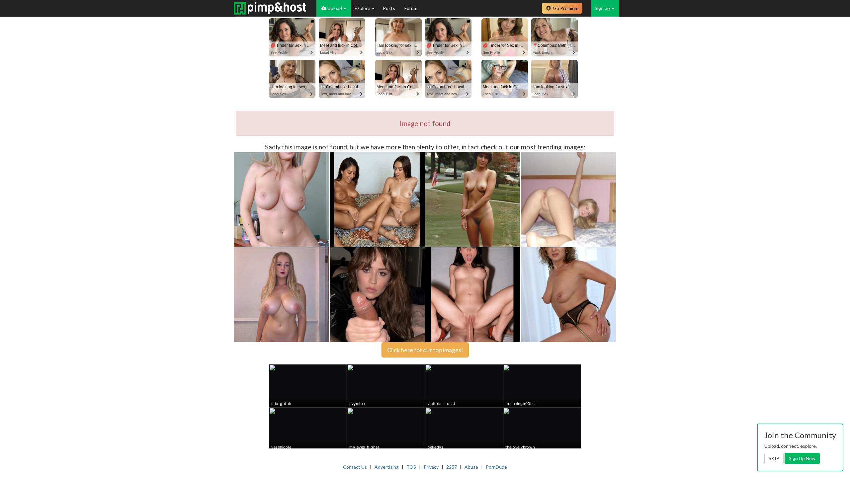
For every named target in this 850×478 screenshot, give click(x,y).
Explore (363, 8)
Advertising (387, 467)
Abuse (471, 467)
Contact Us (355, 467)
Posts (389, 8)
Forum (410, 8)
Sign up (603, 8)
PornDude (496, 467)
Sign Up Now (802, 458)
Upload (334, 8)
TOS (411, 467)
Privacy (431, 467)
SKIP (774, 458)
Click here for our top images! (425, 350)
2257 (451, 467)
